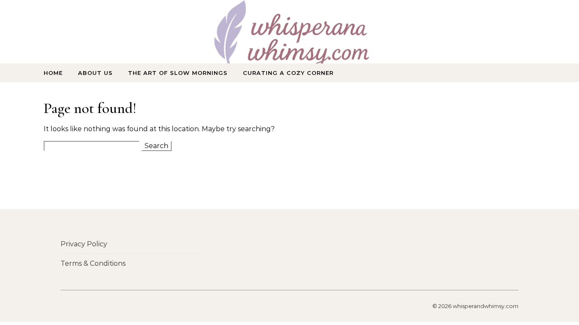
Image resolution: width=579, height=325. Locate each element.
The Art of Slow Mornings (178, 72)
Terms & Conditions (93, 263)
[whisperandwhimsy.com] (289, 40)
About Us (95, 72)
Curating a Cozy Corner (288, 72)
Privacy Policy (84, 244)
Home (53, 72)
